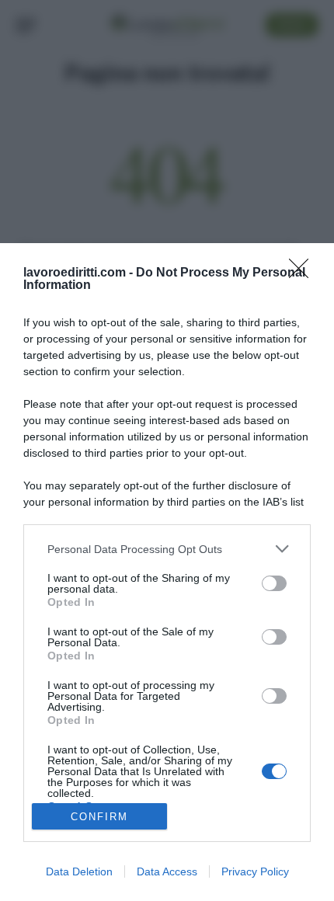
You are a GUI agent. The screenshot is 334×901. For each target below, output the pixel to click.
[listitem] (167, 549)
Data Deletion (79, 871)
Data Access (167, 871)
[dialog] (167, 572)
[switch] (274, 583)
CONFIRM (99, 817)
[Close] (303, 273)
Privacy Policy (255, 871)
